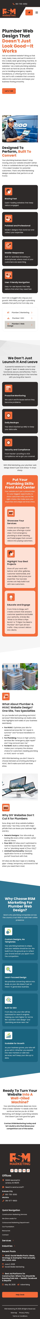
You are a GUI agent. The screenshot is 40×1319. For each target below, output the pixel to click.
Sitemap (14, 1313)
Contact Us (29, 12)
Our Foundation (8, 1226)
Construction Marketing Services (14, 1214)
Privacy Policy (24, 1313)
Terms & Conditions (20, 1316)
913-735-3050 (21, 4)
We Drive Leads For (9, 1218)
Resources (6, 1231)
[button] (37, 12)
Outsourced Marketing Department (15, 1222)
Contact (5, 1235)
